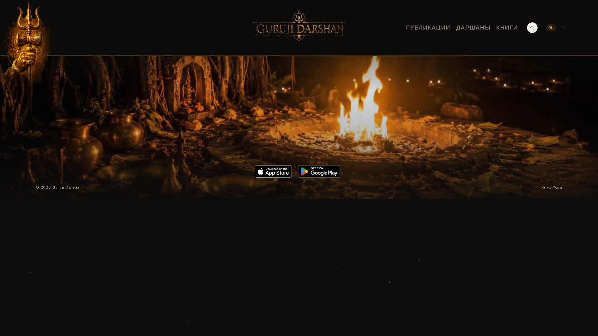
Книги (507, 27)
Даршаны (473, 27)
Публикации (428, 27)
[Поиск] (532, 27)
